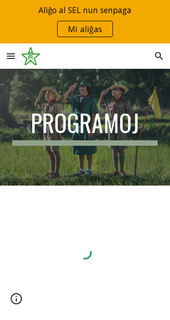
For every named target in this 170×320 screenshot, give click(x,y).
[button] (11, 55)
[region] (85, 21)
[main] (85, 127)
